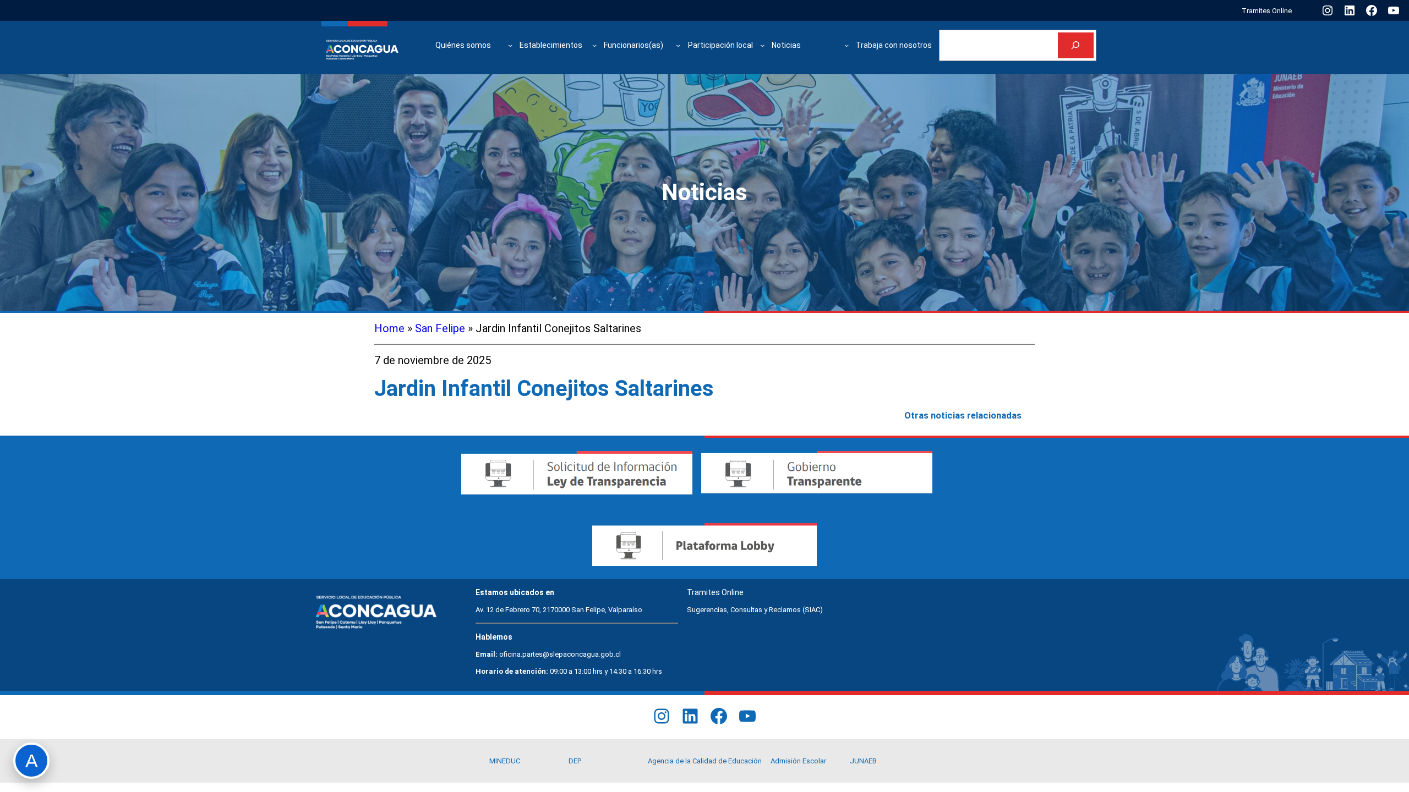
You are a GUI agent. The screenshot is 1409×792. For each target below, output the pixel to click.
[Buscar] (1076, 45)
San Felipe (440, 328)
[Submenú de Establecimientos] (594, 45)
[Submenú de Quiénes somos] (510, 45)
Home (389, 328)
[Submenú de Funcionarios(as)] (678, 45)
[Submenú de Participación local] (762, 45)
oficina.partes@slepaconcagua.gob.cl (560, 654)
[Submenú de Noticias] (846, 45)
